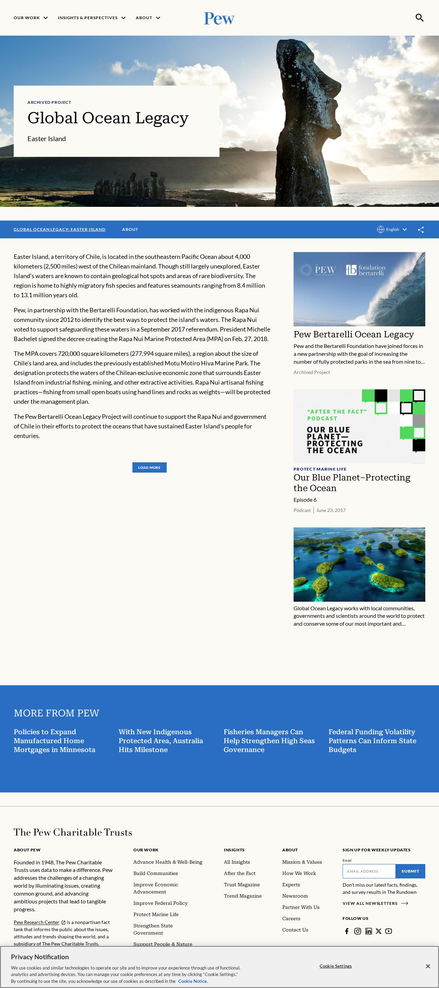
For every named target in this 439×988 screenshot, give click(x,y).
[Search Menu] (419, 17)
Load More (149, 467)
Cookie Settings (336, 966)
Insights (234, 849)
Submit (410, 871)
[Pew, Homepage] (219, 18)
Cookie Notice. (193, 981)
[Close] (428, 966)
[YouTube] (388, 931)
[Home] (73, 832)
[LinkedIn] (369, 931)
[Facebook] (347, 931)
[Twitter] (379, 931)
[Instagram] (358, 931)
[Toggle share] (421, 230)
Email (347, 860)
